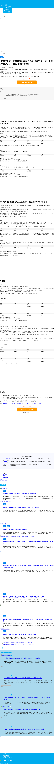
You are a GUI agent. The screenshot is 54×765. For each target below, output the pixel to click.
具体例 (5, 96)
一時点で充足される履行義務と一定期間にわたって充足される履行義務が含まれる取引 (22, 94)
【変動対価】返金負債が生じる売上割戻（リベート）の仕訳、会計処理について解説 (22, 403)
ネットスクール (6, 458)
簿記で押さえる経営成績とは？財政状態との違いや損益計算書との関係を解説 (23, 597)
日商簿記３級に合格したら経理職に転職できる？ (16, 529)
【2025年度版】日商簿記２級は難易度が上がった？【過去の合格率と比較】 (24, 729)
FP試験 (4, 13)
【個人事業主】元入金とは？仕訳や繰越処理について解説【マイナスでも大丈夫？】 (23, 642)
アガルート (5, 464)
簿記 (1, 479)
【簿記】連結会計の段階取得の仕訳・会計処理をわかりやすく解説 (22, 658)
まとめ (5, 98)
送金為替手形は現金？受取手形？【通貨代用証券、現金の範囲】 (20, 493)
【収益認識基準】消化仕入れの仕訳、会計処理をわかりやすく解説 (18, 644)
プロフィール (6, 756)
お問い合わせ (6, 755)
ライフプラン (6, 15)
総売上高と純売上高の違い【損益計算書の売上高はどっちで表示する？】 (22, 507)
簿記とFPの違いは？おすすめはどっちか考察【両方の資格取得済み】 (22, 709)
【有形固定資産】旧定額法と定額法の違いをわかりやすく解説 (19, 634)
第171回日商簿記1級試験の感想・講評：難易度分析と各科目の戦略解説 (23, 678)
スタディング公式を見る (27, 82)
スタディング (6, 461)
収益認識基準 (3, 480)
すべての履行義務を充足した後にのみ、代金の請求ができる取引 (17, 95)
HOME (4, 753)
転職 (6, 16)
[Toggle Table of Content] (1, 92)
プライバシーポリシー (8, 757)
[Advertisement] (27, 109)
